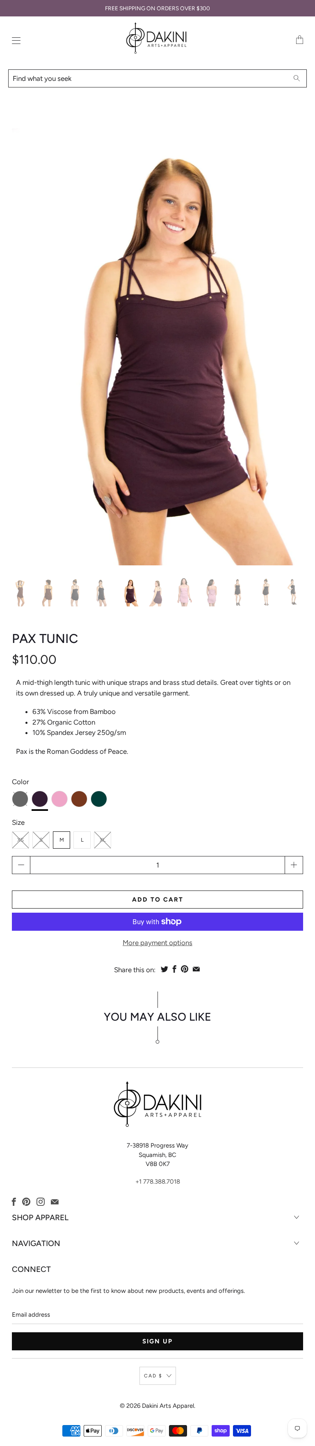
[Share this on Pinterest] (184, 969)
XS (20, 840)
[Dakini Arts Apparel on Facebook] (14, 1202)
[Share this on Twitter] (164, 969)
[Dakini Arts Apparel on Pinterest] (26, 1202)
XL (103, 840)
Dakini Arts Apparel (168, 1405)
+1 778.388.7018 (157, 1181)
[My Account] (14, 40)
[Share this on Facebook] (174, 969)
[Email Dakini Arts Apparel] (55, 1202)
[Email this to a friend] (196, 969)
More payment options (157, 943)
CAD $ (153, 1376)
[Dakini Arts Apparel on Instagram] (41, 1202)
